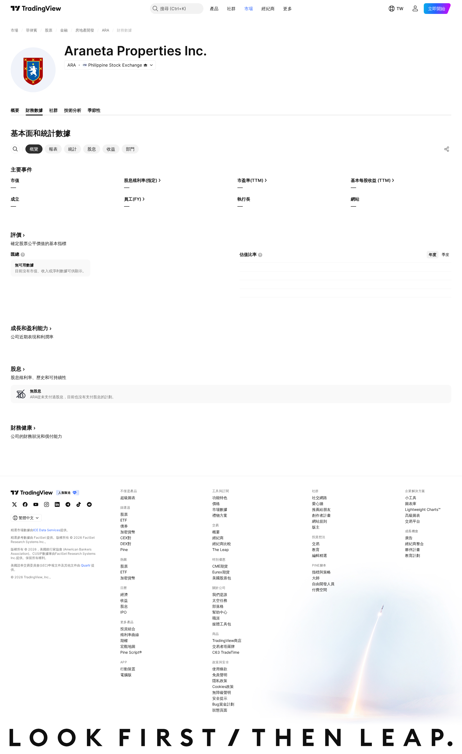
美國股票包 (221, 578)
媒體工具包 (221, 624)
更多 (287, 8)
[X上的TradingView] (14, 504)
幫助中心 (219, 612)
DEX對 (125, 543)
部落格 (218, 606)
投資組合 (127, 628)
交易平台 (412, 521)
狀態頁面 (219, 710)
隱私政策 (219, 680)
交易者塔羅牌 (223, 646)
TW (399, 8)
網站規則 (319, 521)
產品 (214, 8)
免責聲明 (219, 674)
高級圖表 (412, 515)
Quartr (85, 565)
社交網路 (319, 497)
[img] (145, 65)
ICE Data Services (46, 530)
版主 (315, 527)
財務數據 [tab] (34, 110)
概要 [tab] (15, 110)
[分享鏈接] (446, 149)
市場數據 (219, 509)
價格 (216, 503)
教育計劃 (412, 555)
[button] (222, 8)
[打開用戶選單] (415, 8)
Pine (124, 549)
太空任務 (219, 600)
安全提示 (219, 698)
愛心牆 (317, 503)
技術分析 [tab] (72, 110)
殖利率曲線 (129, 634)
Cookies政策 (223, 686)
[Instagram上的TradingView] (46, 504)
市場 (248, 8)
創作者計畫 (321, 515)
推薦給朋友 (321, 509)
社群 (231, 8)
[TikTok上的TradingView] (78, 504)
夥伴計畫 (412, 549)
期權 (124, 640)
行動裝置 (127, 669)
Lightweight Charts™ (423, 509)
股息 (124, 606)
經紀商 (268, 8)
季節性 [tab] (94, 110)
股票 (124, 514)
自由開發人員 (323, 583)
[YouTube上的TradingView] (36, 504)
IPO (123, 612)
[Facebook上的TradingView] (25, 504)
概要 (216, 532)
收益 (124, 600)
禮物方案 (219, 515)
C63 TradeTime (225, 652)
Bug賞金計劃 (223, 704)
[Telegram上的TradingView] (68, 504)
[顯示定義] (22, 254)
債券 (124, 526)
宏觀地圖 (127, 646)
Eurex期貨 (221, 572)
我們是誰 (219, 594)
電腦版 (126, 674)
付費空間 (319, 589)
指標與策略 (321, 572)
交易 (315, 543)
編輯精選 (319, 555)
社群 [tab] (53, 110)
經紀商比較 (221, 543)
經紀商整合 (414, 543)
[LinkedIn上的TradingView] (57, 504)
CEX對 (125, 537)
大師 (315, 578)
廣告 (409, 537)
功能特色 (219, 497)
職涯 (216, 618)
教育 (315, 549)
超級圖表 (127, 497)
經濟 (124, 594)
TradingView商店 (226, 640)
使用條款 (219, 669)
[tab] (34, 149)
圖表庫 (410, 503)
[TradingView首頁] (36, 8)
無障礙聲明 (221, 692)
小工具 (410, 497)
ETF (123, 520)
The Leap (220, 549)
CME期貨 (220, 566)
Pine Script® (131, 652)
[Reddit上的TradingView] (89, 504)
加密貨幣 (127, 532)
